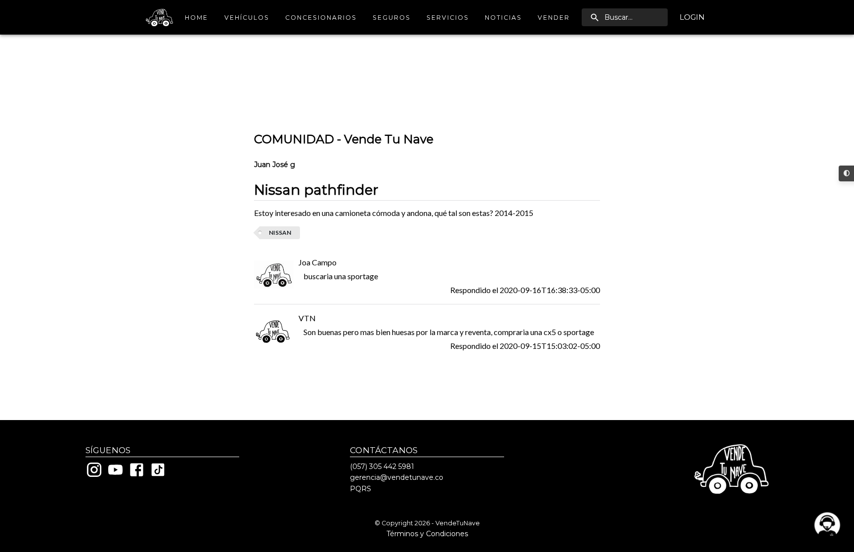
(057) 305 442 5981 (382, 466)
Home (196, 17)
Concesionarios (321, 17)
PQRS (360, 488)
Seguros (392, 17)
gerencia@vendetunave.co (396, 477)
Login (692, 17)
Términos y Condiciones (427, 533)
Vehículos (246, 17)
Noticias (503, 17)
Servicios (448, 17)
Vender (554, 17)
